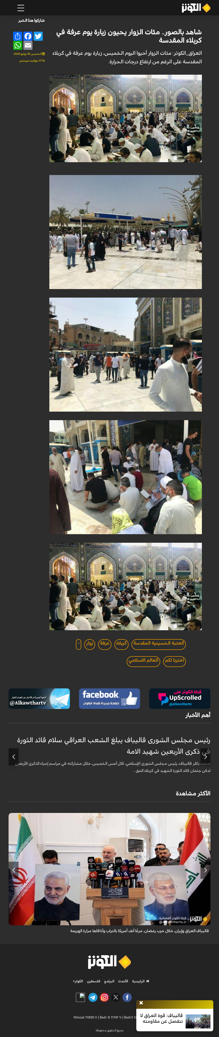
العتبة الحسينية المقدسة (158, 643)
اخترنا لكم (174, 660)
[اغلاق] (141, 1003)
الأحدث (122, 981)
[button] (205, 756)
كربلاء (121, 643)
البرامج (108, 981)
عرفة (105, 643)
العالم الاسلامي (143, 660)
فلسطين (93, 981)
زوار (89, 643)
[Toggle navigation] (20, 8)
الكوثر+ (78, 981)
